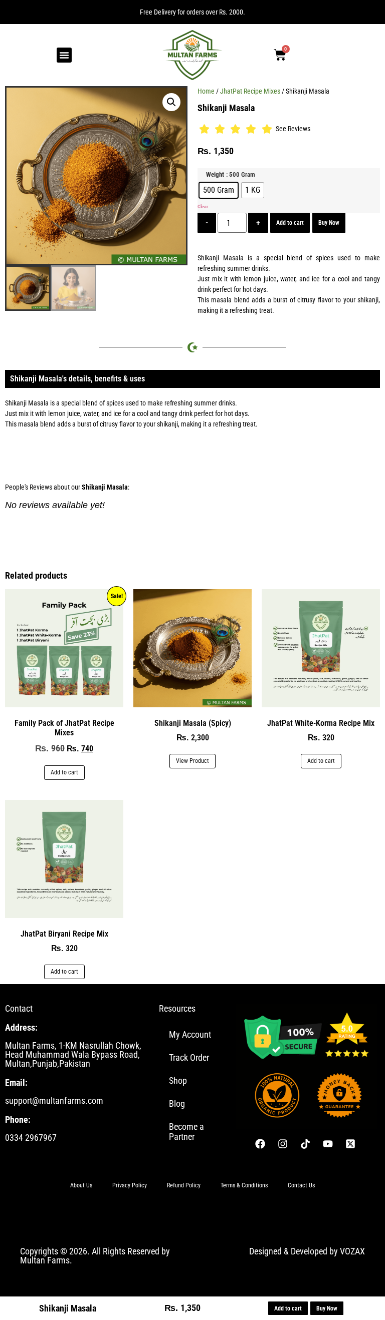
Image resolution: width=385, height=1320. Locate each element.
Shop (178, 1080)
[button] (64, 55)
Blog (177, 1103)
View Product (192, 760)
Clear (203, 206)
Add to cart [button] (64, 772)
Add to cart (290, 222)
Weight (215, 175)
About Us (81, 1185)
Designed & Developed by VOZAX (307, 1251)
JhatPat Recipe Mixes (250, 91)
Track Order (189, 1057)
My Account (190, 1034)
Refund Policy (184, 1185)
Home (206, 91)
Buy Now (328, 222)
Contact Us (301, 1185)
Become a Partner (186, 1131)
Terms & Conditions (244, 1185)
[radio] (219, 190)
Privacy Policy (129, 1185)
